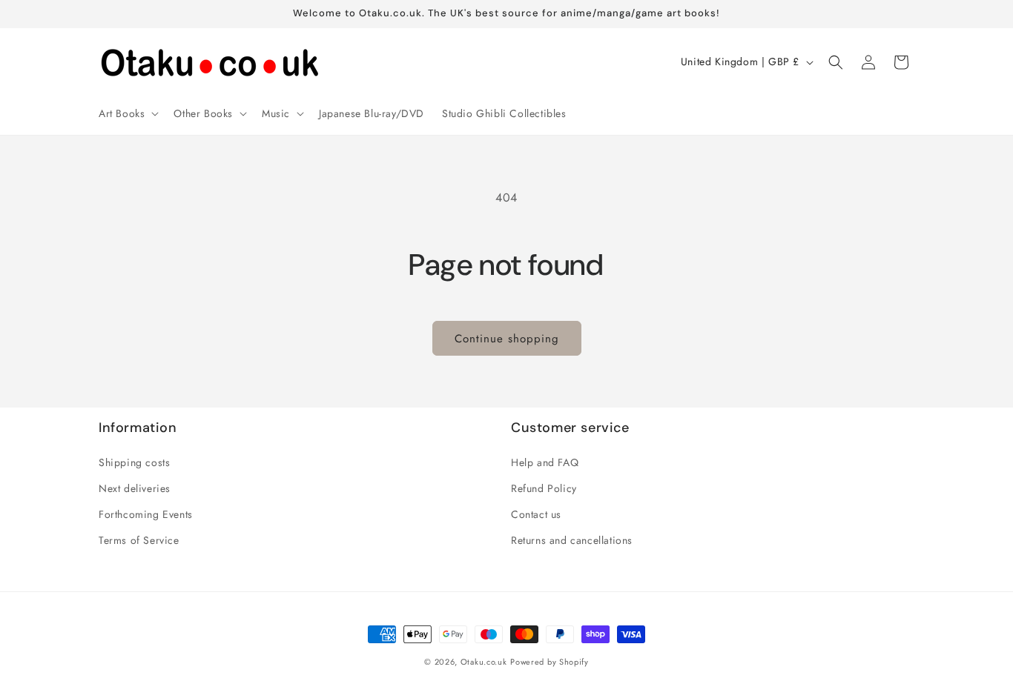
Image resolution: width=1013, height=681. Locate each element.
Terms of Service (139, 540)
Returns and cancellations (572, 540)
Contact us (536, 514)
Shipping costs (134, 462)
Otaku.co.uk (484, 662)
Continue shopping (507, 338)
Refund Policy (544, 488)
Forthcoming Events (146, 514)
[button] (127, 113)
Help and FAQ (544, 462)
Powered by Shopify (549, 662)
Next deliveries (135, 488)
